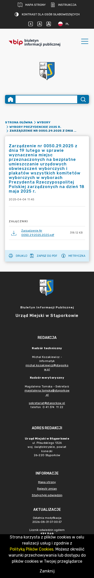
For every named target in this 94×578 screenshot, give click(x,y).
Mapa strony (35, 5)
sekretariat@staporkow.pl (47, 403)
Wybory (43, 122)
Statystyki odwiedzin (47, 495)
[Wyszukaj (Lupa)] (82, 99)
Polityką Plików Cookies (31, 549)
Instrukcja (67, 5)
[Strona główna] (11, 99)
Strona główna (19, 122)
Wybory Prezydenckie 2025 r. (35, 127)
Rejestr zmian (47, 488)
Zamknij (47, 571)
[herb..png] (47, 69)
